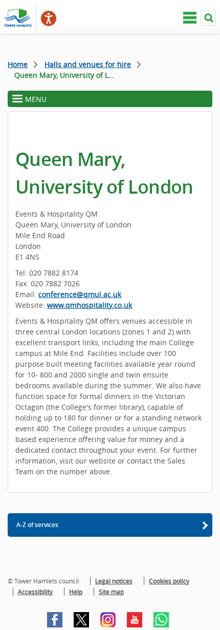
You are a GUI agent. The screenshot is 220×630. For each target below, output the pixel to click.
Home (18, 64)
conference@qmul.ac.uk (79, 294)
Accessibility (35, 591)
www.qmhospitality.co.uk (89, 305)
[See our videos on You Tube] (134, 619)
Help (75, 591)
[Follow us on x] (81, 619)
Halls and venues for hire (88, 64)
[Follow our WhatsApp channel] (161, 619)
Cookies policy (169, 581)
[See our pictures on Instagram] (108, 619)
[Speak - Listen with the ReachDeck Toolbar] (48, 18)
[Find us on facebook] (54, 619)
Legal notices (114, 581)
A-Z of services (37, 524)
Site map (111, 591)
